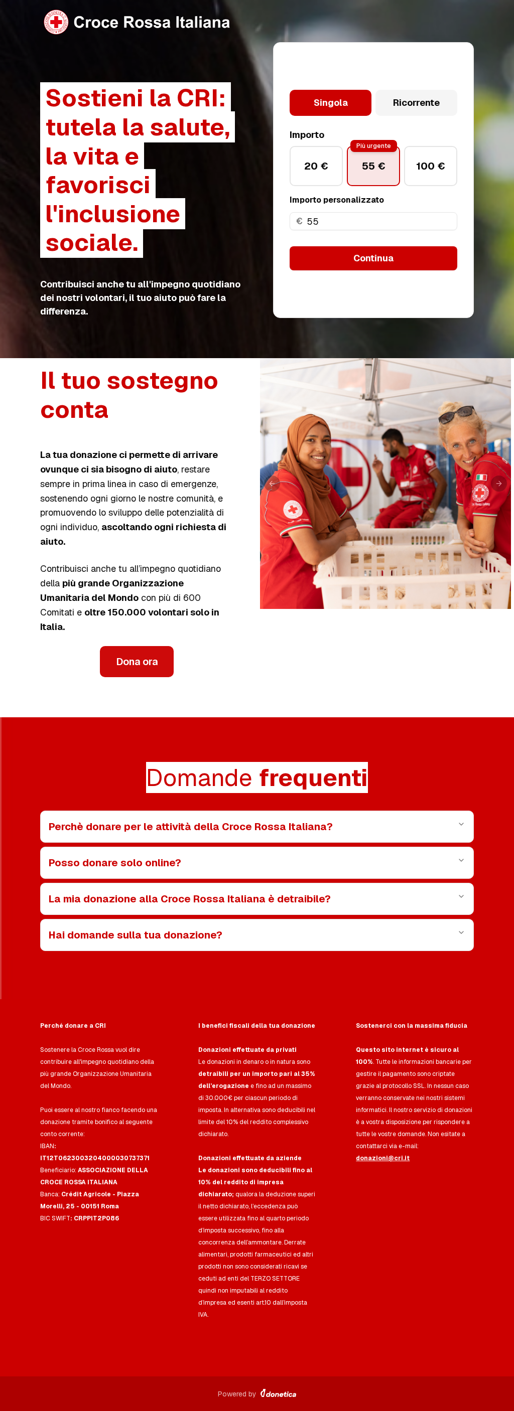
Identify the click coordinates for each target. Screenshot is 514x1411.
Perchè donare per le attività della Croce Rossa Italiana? (191, 826)
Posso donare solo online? (115, 862)
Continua (373, 258)
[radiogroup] (373, 103)
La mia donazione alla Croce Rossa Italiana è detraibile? (190, 898)
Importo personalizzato (337, 200)
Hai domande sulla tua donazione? (135, 935)
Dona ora (137, 661)
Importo (307, 134)
